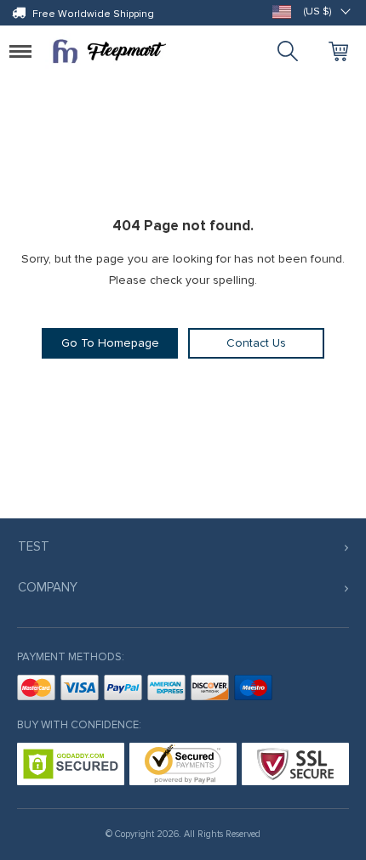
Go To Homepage (110, 343)
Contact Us (256, 343)
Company (47, 587)
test (33, 546)
